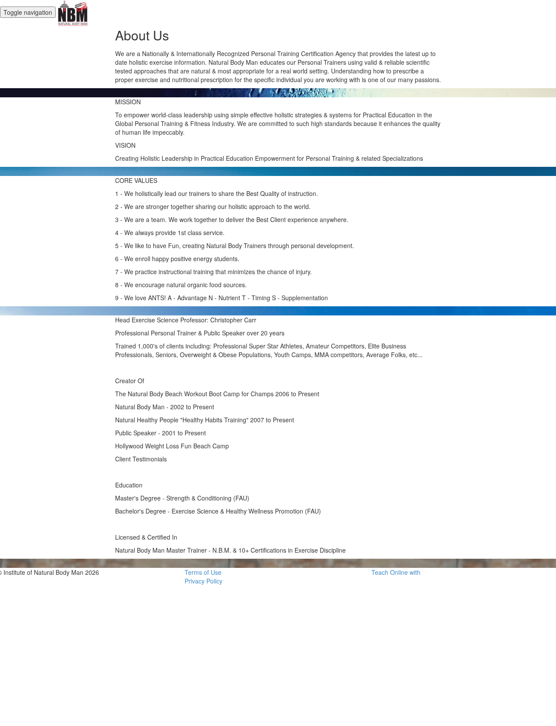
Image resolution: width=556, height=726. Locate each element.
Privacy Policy (203, 581)
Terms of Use (203, 572)
